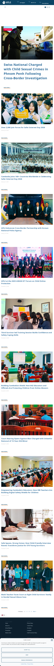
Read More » (7, 87)
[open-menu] (5, 7)
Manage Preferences (27, 660)
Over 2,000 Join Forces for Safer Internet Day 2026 (23, 127)
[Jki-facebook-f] (45, 7)
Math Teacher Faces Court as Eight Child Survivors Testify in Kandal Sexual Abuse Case (26, 595)
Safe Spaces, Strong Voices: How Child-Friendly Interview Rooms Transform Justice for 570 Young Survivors (26, 544)
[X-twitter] (47, 7)
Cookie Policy (24, 664)
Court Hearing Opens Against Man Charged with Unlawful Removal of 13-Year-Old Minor (26, 439)
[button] (52, 640)
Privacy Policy (30, 664)
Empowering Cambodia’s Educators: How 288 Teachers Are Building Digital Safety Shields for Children (26, 491)
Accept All (27, 650)
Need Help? (22, 1)
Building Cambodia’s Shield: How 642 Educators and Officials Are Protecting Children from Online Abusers (24, 386)
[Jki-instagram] (49, 7)
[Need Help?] (18, 2)
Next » (34, 611)
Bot (42, 2)
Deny (27, 655)
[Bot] (40, 2)
